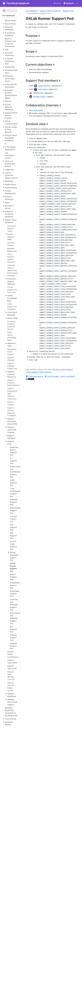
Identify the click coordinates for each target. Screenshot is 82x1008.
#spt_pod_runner (36, 110)
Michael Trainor (39, 96)
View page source (35, 376)
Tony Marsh (43, 89)
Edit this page (53, 376)
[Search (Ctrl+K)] (10, 10)
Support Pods (68, 11)
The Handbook (32, 11)
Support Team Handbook (50, 11)
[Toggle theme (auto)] (77, 3)
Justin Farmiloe (44, 86)
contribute (70, 376)
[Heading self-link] (39, 35)
